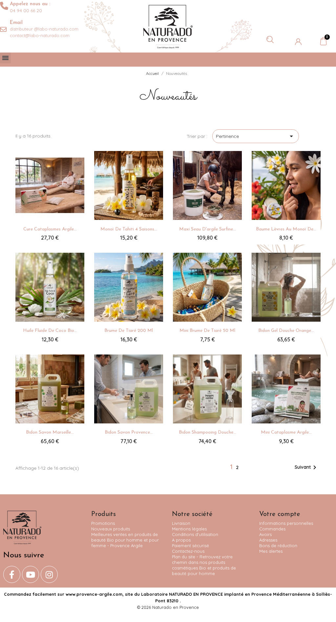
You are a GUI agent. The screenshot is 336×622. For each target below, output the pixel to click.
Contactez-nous (188, 551)
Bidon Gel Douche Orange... (286, 330)
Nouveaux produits (110, 528)
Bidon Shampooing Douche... (207, 432)
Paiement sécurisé (190, 545)
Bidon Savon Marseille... (50, 432)
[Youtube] (30, 574)
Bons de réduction (278, 545)
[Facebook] (11, 574)
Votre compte (279, 514)
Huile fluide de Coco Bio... (50, 330)
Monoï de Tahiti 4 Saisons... (128, 229)
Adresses (268, 540)
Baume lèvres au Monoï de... (286, 229)
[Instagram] (49, 574)
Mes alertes (271, 551)
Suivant (307, 467)
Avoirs (265, 534)
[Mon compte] (298, 42)
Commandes (272, 528)
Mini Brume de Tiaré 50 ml (207, 330)
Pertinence (255, 136)
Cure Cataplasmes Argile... (50, 229)
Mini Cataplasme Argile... (286, 432)
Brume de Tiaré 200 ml (128, 330)
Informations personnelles (286, 523)
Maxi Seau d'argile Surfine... (207, 229)
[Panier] (323, 41)
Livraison (181, 523)
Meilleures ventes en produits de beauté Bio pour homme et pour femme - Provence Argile (125, 540)
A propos (181, 540)
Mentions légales (189, 528)
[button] (270, 39)
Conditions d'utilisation (195, 534)
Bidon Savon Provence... (129, 432)
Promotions (103, 523)
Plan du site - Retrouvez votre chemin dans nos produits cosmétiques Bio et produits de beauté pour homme (204, 565)
